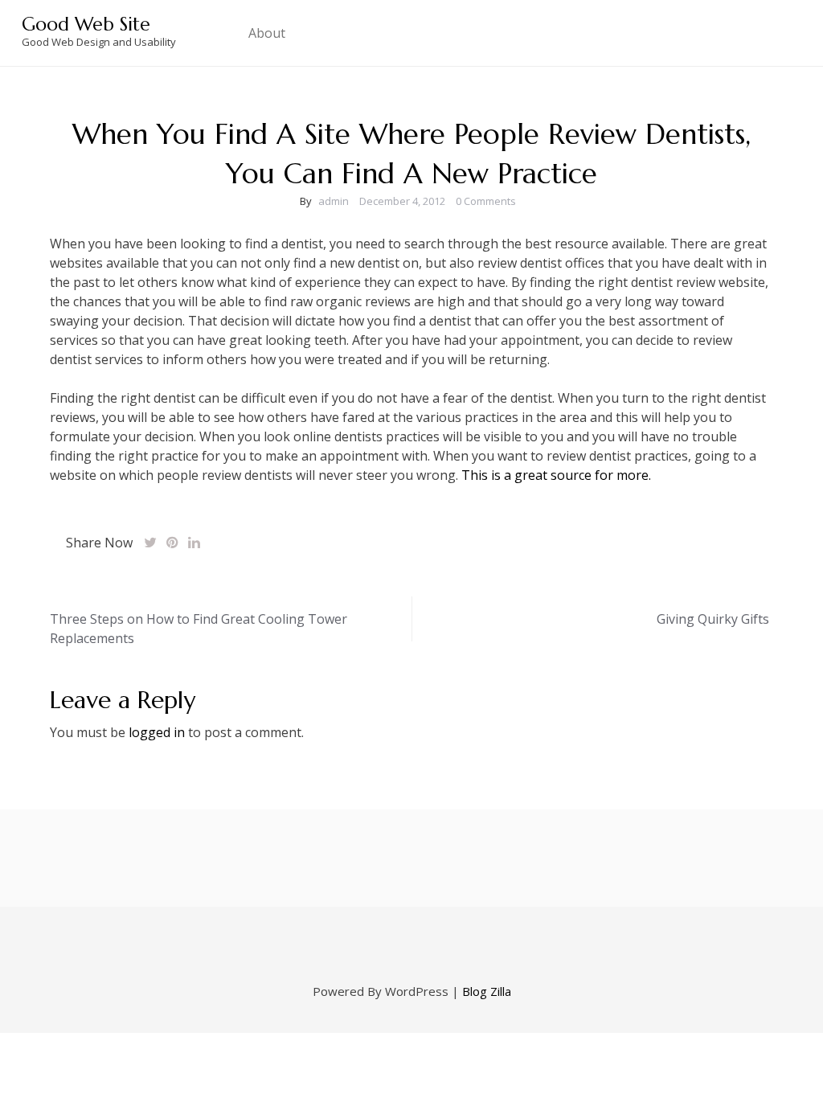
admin (333, 201)
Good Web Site (86, 24)
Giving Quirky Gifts (713, 619)
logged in (157, 732)
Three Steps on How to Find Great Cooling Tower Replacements (198, 628)
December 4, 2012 (402, 201)
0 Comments (486, 201)
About (266, 33)
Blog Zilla (486, 991)
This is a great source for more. (556, 475)
